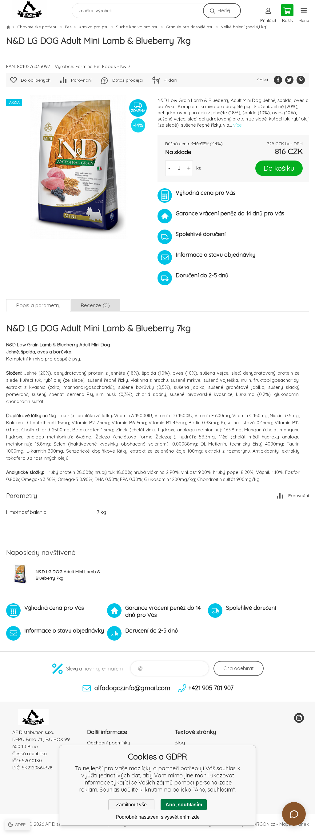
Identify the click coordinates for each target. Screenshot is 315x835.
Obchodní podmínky (108, 743)
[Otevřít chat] (294, 814)
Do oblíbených (35, 80)
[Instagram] (299, 718)
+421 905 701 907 (210, 688)
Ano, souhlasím (183, 804)
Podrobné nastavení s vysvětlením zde (158, 817)
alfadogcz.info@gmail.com (132, 688)
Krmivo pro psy (94, 26)
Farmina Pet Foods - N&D (102, 66)
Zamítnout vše (131, 804)
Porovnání (81, 80)
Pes (68, 26)
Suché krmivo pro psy (137, 26)
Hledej (223, 10)
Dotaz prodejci (127, 80)
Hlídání (170, 80)
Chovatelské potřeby (37, 26)
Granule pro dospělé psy (189, 26)
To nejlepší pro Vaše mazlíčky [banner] (33, 9)
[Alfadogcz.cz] (8, 27)
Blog (180, 743)
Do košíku (279, 168)
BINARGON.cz (260, 824)
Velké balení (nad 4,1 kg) (244, 26)
